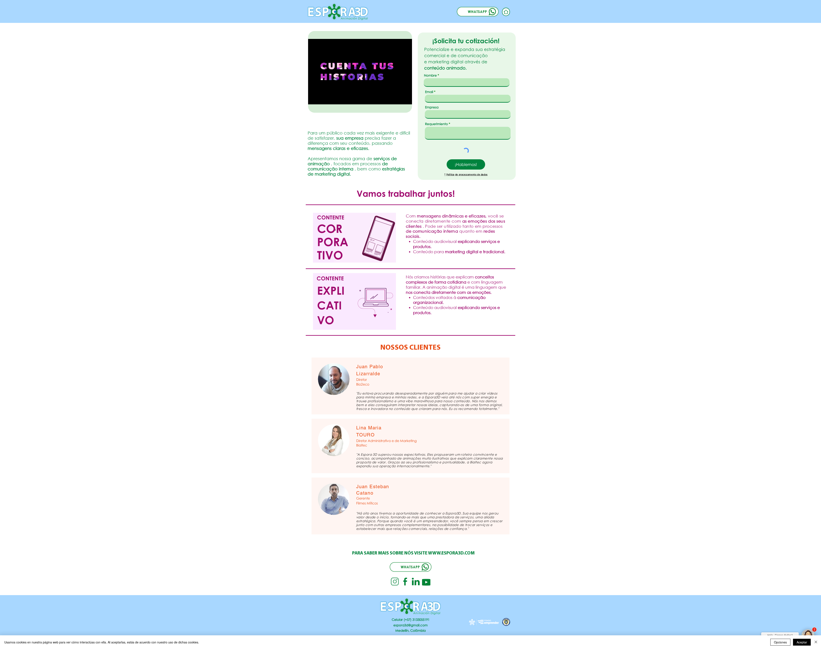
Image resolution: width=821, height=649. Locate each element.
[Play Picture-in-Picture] (399, 98)
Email (429, 91)
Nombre (430, 75)
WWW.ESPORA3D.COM (451, 553)
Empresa (432, 107)
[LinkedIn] (416, 581)
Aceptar (802, 642)
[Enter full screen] (406, 98)
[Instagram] (395, 581)
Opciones (780, 642)
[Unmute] (321, 98)
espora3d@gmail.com (410, 625)
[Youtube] (426, 581)
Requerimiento (436, 124)
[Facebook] (405, 581)
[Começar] (506, 12)
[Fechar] (815, 642)
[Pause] (313, 98)
